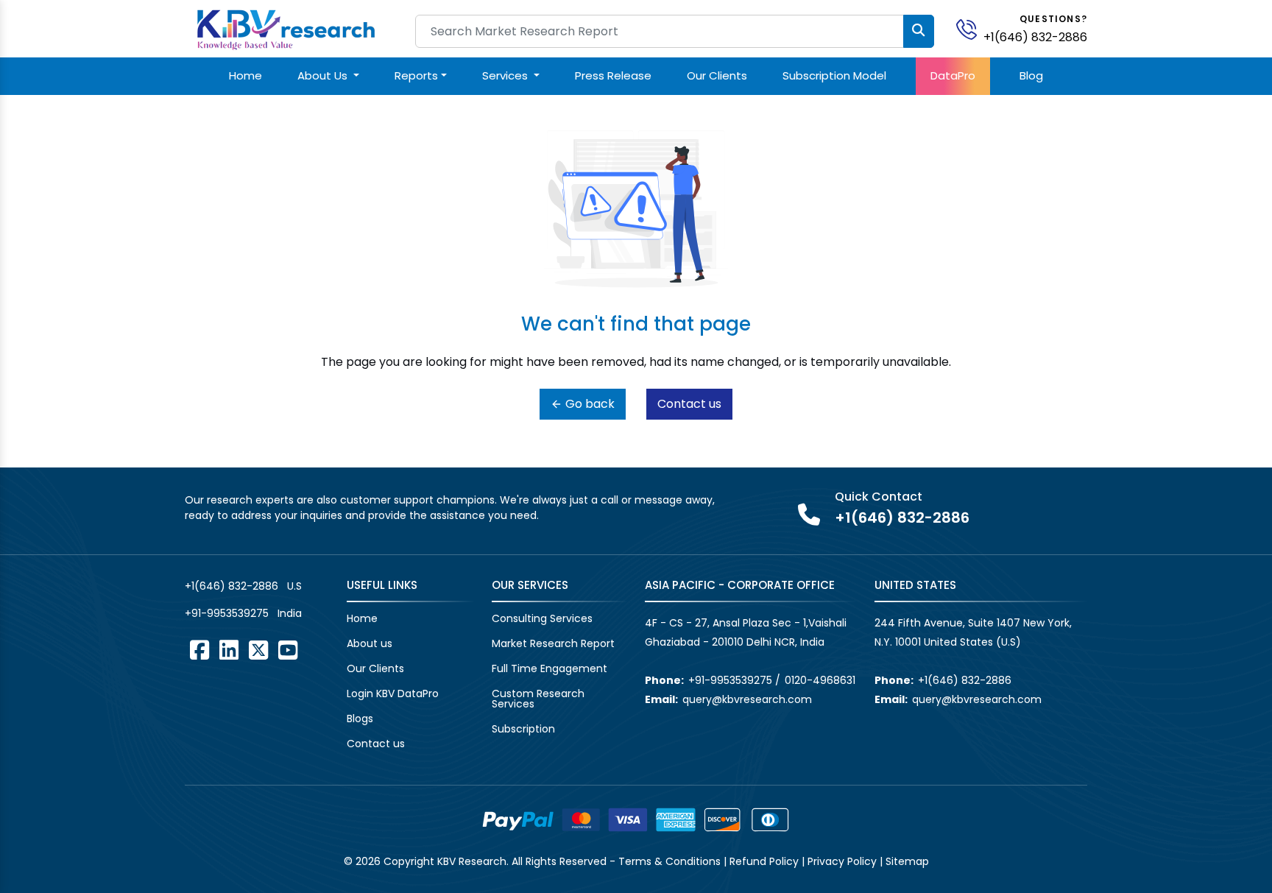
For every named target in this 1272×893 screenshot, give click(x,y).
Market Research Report (553, 643)
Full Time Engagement (549, 668)
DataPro (952, 75)
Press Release (613, 75)
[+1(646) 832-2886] (972, 28)
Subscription (523, 729)
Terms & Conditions (669, 861)
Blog (1031, 75)
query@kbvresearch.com (747, 699)
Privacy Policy (842, 861)
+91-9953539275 (227, 613)
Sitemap (907, 861)
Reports (416, 75)
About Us (323, 75)
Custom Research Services (538, 698)
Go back (588, 403)
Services (506, 75)
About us (369, 643)
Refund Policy (764, 861)
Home (245, 75)
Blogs (360, 718)
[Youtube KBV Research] (287, 650)
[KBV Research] (286, 28)
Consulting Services (542, 618)
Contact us (689, 403)
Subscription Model (834, 75)
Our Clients (717, 75)
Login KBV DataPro (393, 693)
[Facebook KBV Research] (199, 650)
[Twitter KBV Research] (258, 650)
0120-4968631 (820, 680)
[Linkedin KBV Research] (229, 650)
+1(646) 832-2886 (1035, 37)
